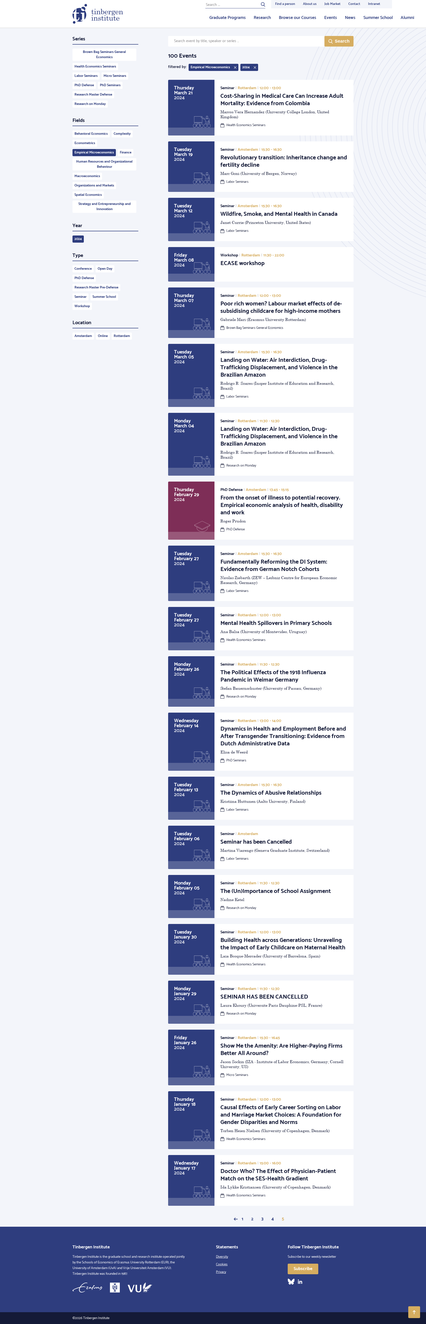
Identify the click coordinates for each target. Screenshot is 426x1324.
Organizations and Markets (94, 185)
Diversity (222, 1257)
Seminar (80, 297)
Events (330, 17)
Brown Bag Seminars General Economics (104, 54)
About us (310, 4)
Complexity (122, 134)
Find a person (285, 4)
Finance (125, 152)
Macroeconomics (87, 176)
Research (262, 17)
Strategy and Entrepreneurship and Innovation (104, 206)
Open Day (105, 269)
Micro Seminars (115, 76)
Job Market (332, 4)
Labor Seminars (86, 76)
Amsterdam (83, 336)
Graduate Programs (227, 17)
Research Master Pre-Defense (96, 287)
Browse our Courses (297, 17)
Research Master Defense (93, 95)
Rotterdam (122, 336)
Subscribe (303, 1269)
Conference (83, 269)
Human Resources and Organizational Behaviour (104, 164)
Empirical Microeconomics (94, 152)
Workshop (82, 306)
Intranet (374, 4)
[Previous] (236, 1219)
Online (103, 336)
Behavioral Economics (91, 134)
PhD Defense (84, 85)
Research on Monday (90, 104)
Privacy (221, 1272)
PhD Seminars (110, 85)
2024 (78, 239)
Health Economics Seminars (95, 66)
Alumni (407, 17)
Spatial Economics (88, 195)
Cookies (222, 1264)
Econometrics (84, 143)
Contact (354, 4)
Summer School (378, 17)
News (350, 17)
